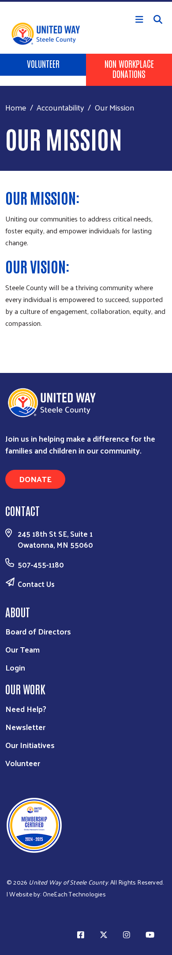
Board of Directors (38, 631)
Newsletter (25, 727)
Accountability (60, 107)
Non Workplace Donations (129, 68)
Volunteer (43, 63)
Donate (35, 479)
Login (15, 667)
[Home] (86, 1)
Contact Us (36, 583)
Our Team (22, 649)
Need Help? (25, 708)
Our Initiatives (30, 745)
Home (15, 107)
